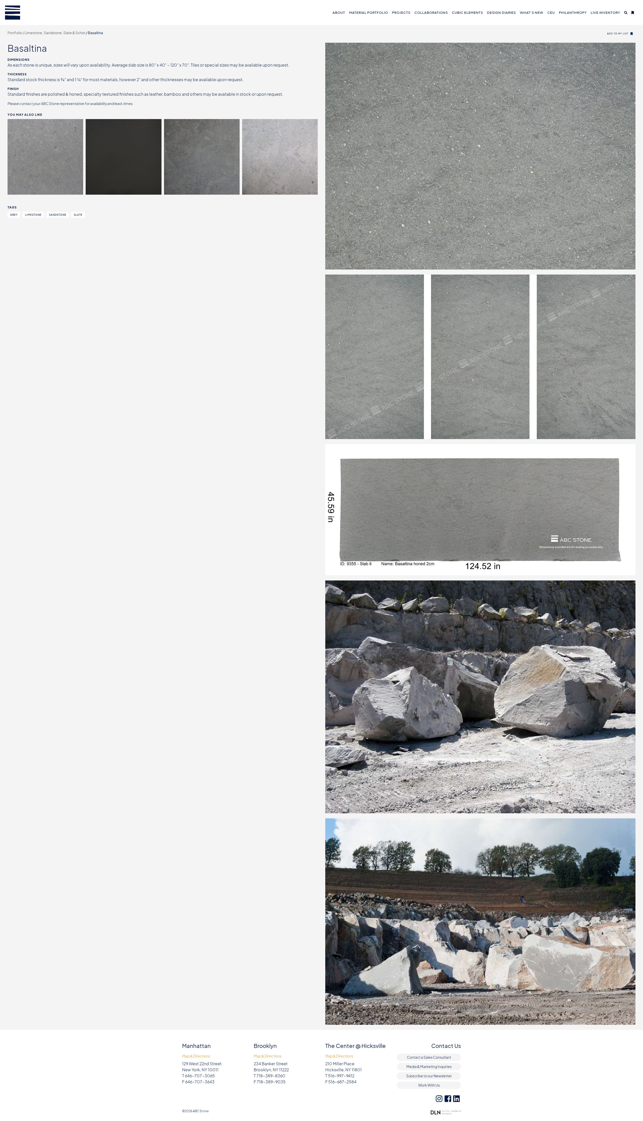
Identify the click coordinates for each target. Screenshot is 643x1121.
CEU (551, 13)
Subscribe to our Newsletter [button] (429, 1076)
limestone (33, 214)
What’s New (531, 13)
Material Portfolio (368, 13)
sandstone (57, 214)
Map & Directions (196, 1056)
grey (14, 214)
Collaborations (431, 13)
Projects (401, 13)
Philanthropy (573, 13)
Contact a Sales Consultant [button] (429, 1057)
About (339, 13)
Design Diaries (501, 13)
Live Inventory (605, 13)
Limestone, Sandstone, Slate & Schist (55, 32)
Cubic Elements (467, 13)
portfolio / (16, 32)
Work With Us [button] (429, 1085)
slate (78, 214)
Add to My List (617, 33)
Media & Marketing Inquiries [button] (429, 1066)
